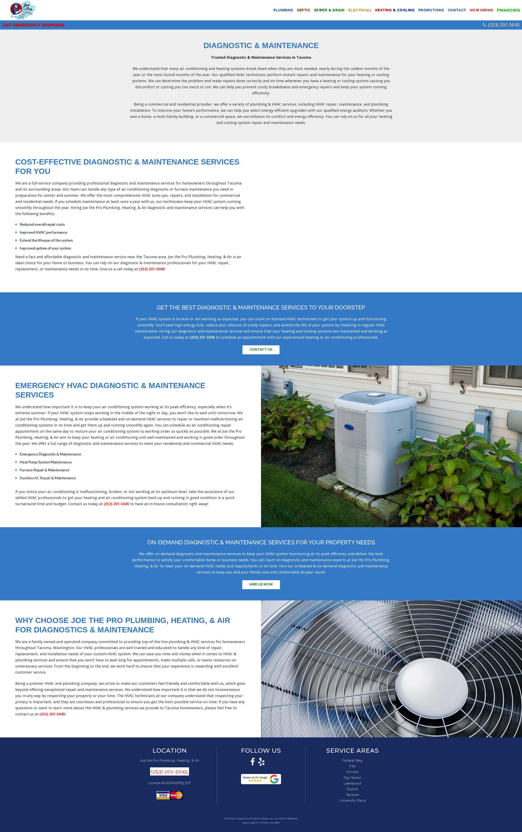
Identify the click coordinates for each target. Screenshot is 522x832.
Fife (352, 766)
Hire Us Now (261, 584)
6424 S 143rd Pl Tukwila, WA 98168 (261, 823)
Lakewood (352, 783)
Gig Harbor (353, 778)
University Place (352, 800)
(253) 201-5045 (504, 25)
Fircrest (352, 772)
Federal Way (352, 760)
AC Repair (42, 478)
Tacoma (352, 795)
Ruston (352, 789)
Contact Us (261, 349)
